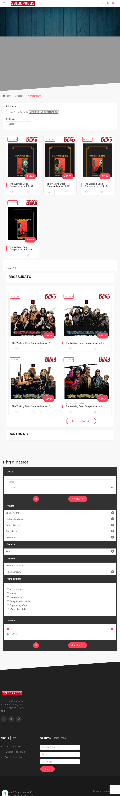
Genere (11, 544)
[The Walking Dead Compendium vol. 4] (87, 398)
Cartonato (19, 434)
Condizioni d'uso (13, 746)
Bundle (13, 593)
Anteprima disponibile (20, 601)
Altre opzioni (14, 578)
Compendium (60, 572)
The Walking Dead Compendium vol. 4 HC (21, 248)
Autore (10, 505)
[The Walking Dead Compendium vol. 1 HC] (22, 165)
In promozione (16, 589)
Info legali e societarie (15, 752)
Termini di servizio (13, 757)
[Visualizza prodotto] (28, 192)
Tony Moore (59, 531)
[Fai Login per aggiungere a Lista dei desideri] (11, 192)
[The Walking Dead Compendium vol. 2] (87, 335)
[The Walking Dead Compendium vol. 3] (33, 398)
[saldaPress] (22, 3)
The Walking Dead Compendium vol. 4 (85, 406)
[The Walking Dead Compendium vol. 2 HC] (60, 165)
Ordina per (11, 119)
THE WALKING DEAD (15, 565)
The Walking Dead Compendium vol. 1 (31, 343)
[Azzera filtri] (36, 499)
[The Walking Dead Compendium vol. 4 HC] (22, 229)
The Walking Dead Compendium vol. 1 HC (21, 185)
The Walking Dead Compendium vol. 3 (31, 406)
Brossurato (19, 277)
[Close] (55, 112)
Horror (59, 551)
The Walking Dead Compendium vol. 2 (85, 343)
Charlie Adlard (59, 513)
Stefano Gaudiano (59, 519)
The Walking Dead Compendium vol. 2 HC (58, 185)
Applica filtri (78, 499)
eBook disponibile (18, 609)
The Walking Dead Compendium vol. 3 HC (96, 185)
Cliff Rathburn (59, 537)
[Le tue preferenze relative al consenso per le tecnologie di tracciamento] (5, 793)
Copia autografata (18, 605)
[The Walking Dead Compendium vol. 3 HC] (97, 165)
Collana (11, 558)
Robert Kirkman (59, 525)
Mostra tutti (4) (79, 421)
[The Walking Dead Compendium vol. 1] (33, 335)
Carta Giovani (16, 597)
